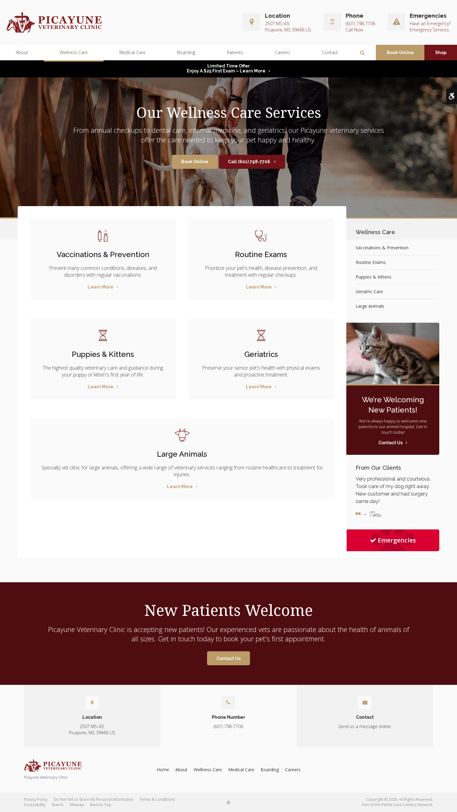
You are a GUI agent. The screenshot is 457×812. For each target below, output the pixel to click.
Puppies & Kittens (103, 354)
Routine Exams (261, 254)
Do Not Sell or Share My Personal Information (93, 799)
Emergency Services (429, 30)
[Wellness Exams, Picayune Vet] (261, 235)
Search (57, 804)
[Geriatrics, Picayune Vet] (261, 335)
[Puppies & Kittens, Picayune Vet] (103, 335)
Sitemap (77, 804)
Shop (440, 52)
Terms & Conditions (157, 799)
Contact (330, 52)
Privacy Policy (36, 799)
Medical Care (132, 52)
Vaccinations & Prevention (103, 254)
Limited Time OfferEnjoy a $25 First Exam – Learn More (226, 68)
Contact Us (228, 658)
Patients (235, 52)
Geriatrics (261, 354)
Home (163, 770)
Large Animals (182, 454)
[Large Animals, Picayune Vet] (182, 435)
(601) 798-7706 (360, 23)
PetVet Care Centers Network (406, 804)
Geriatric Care (369, 291)
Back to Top (100, 804)
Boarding (186, 52)
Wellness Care (74, 52)
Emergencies (397, 540)
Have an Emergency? (430, 23)
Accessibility (34, 804)
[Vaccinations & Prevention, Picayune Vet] (103, 235)
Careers (282, 52)
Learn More (100, 286)
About (22, 52)
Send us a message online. (365, 726)
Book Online (400, 52)
